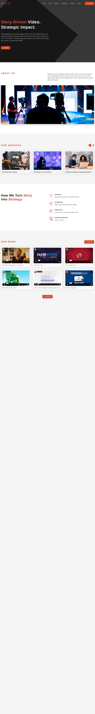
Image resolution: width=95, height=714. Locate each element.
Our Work (72, 3)
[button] (47, 296)
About (50, 3)
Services (56, 3)
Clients (79, 3)
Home (44, 3)
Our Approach (64, 3)
